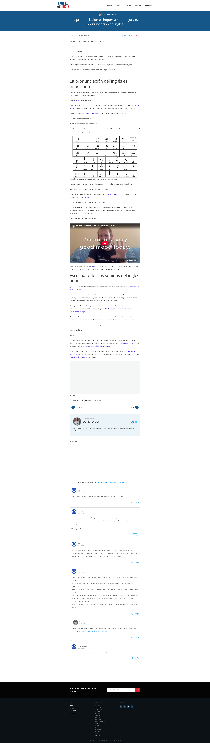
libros (96, 723)
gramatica (97, 715)
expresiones (98, 713)
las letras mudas (82, 105)
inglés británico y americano (79, 357)
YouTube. (95, 266)
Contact (72, 708)
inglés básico (98, 717)
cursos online (98, 709)
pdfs (96, 727)
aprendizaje (98, 705)
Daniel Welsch (111, 14)
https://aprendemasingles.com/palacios (93, 631)
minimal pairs (97, 114)
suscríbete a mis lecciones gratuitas (97, 346)
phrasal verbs (98, 729)
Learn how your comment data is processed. (112, 482)
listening (97, 725)
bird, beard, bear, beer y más (108, 202)
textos (96, 733)
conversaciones (99, 707)
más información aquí (127, 343)
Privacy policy (73, 710)
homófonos (87, 114)
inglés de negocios (100, 721)
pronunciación (85, 35)
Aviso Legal (73, 713)
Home (71, 705)
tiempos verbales (99, 735)
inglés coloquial (99, 719)
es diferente (80, 100)
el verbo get (98, 711)
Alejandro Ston (82, 490)
